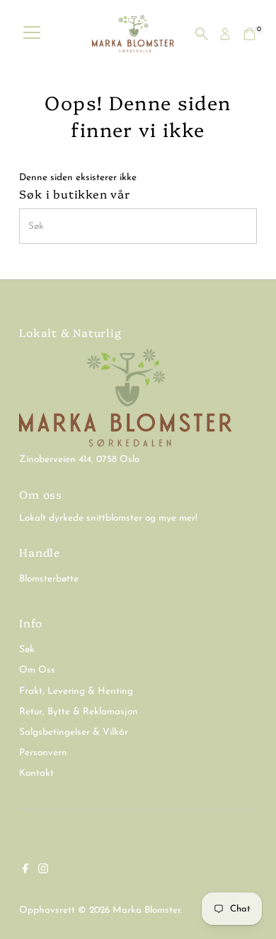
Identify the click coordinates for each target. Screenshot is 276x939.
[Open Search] (201, 34)
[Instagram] (43, 871)
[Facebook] (25, 871)
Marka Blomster (146, 910)
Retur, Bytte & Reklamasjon (78, 711)
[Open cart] (249, 34)
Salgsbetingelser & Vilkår (73, 732)
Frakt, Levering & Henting (76, 691)
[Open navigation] (32, 34)
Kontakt (36, 773)
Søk (27, 649)
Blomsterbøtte (49, 579)
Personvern (43, 752)
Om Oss (37, 670)
